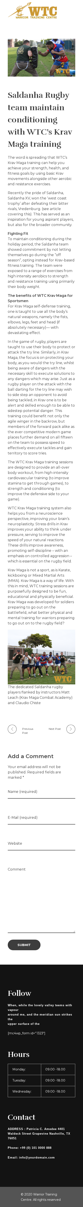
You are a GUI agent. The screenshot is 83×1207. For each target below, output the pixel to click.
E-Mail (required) (23, 817)
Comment (17, 869)
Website (15, 843)
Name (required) (22, 792)
